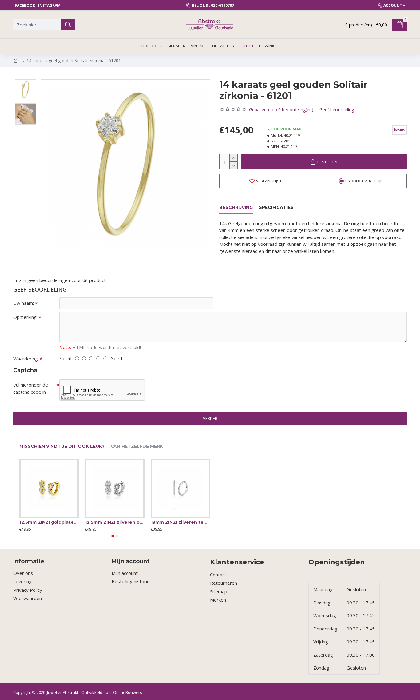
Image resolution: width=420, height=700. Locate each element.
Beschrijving (236, 207)
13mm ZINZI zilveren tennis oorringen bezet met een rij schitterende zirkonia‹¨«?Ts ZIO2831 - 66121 (180, 522)
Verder (210, 418)
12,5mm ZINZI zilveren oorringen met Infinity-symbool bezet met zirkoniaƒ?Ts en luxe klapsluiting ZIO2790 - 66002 (114, 522)
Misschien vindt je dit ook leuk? (62, 446)
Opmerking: (25, 317)
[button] (113, 536)
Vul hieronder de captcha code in (30, 388)
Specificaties (276, 207)
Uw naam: (23, 303)
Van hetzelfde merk (137, 446)
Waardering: (26, 359)
